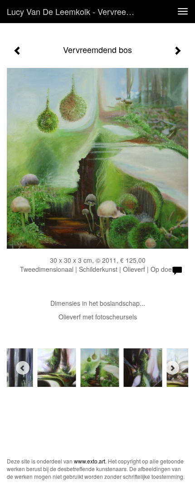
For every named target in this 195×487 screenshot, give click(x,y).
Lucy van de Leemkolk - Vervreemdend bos (74, 11)
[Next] (172, 368)
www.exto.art (89, 461)
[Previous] (22, 368)
